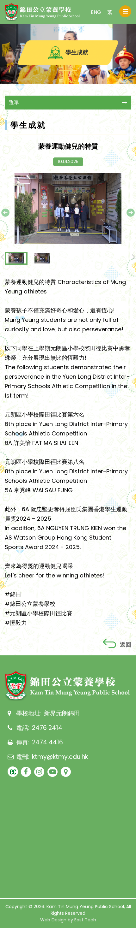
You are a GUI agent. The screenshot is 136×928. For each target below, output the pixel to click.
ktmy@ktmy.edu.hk (60, 757)
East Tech (85, 920)
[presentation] (5, 213)
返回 (125, 644)
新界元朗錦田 (62, 713)
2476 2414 (47, 728)
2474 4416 (47, 742)
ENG (96, 12)
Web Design (53, 920)
